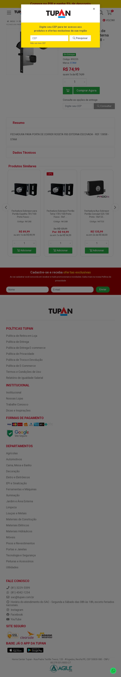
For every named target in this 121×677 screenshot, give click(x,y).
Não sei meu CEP (38, 43)
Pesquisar (81, 38)
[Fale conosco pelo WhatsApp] (113, 671)
